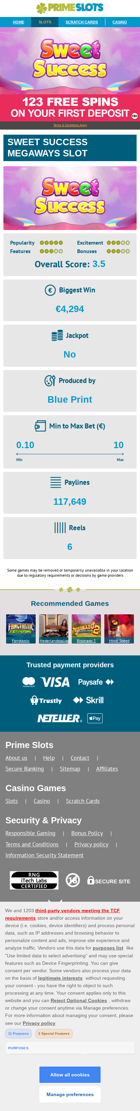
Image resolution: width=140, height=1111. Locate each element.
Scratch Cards (82, 22)
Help (49, 758)
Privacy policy (91, 844)
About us (16, 758)
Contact (80, 758)
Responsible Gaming (30, 833)
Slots (45, 22)
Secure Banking (24, 768)
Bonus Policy (87, 833)
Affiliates (107, 768)
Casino (119, 22)
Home (18, 22)
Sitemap (70, 768)
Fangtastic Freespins (21, 641)
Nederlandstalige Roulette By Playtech (54, 641)
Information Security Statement (44, 855)
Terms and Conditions (31, 844)
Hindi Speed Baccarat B (119, 641)
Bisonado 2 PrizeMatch (86, 641)
